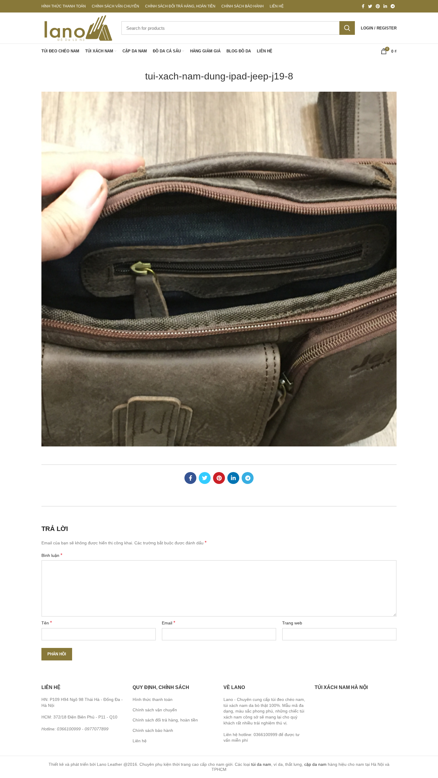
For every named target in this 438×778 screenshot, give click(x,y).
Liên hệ (140, 740)
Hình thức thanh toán (153, 699)
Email (168, 622)
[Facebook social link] (363, 6)
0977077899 (96, 729)
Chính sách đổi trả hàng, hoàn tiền (165, 720)
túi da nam (261, 764)
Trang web (292, 623)
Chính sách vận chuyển (155, 709)
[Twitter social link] (370, 6)
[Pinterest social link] (378, 6)
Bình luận (51, 555)
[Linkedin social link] (385, 6)
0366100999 (69, 729)
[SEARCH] (347, 28)
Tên (46, 622)
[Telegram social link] (393, 6)
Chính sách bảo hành (153, 730)
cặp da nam (315, 764)
